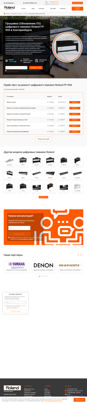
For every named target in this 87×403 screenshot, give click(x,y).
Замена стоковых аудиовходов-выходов (21, 108)
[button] (78, 255)
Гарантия (41, 8)
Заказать (74, 102)
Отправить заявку (36, 67)
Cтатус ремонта (77, 2)
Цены (33, 8)
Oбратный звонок (77, 8)
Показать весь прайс (43, 139)
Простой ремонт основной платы (18, 126)
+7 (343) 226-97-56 (53, 2)
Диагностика (11, 102)
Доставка (53, 8)
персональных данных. (12, 71)
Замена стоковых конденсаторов (18, 114)
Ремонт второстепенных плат (17, 120)
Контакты (62, 8)
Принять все (79, 399)
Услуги (23, 8)
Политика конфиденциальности (53, 400)
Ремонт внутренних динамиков (18, 131)
